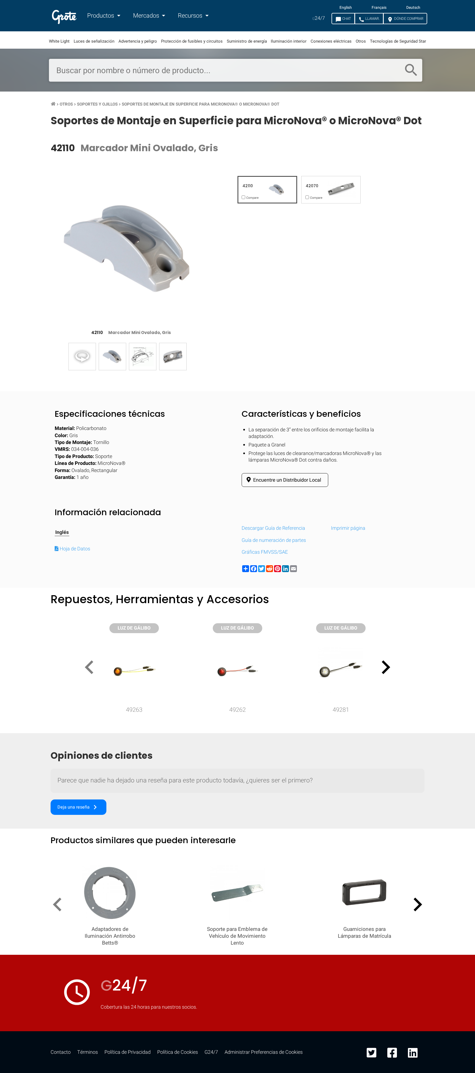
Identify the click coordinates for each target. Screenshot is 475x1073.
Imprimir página (348, 528)
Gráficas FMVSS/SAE (265, 552)
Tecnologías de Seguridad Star (398, 41)
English (345, 7)
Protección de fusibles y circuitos (192, 41)
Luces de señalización (94, 41)
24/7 (318, 18)
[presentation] (91, 668)
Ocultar (449, 719)
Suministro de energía (247, 41)
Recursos (191, 15)
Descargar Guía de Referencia (273, 528)
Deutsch (413, 7)
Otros (361, 41)
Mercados (147, 15)
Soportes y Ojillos (97, 104)
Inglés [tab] (62, 532)
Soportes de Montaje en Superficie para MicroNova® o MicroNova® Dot (200, 104)
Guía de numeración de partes (274, 540)
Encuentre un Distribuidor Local (286, 480)
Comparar (237, 889)
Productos (101, 15)
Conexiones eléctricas (331, 41)
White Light (59, 41)
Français (379, 7)
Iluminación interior (288, 41)
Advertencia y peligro (137, 41)
